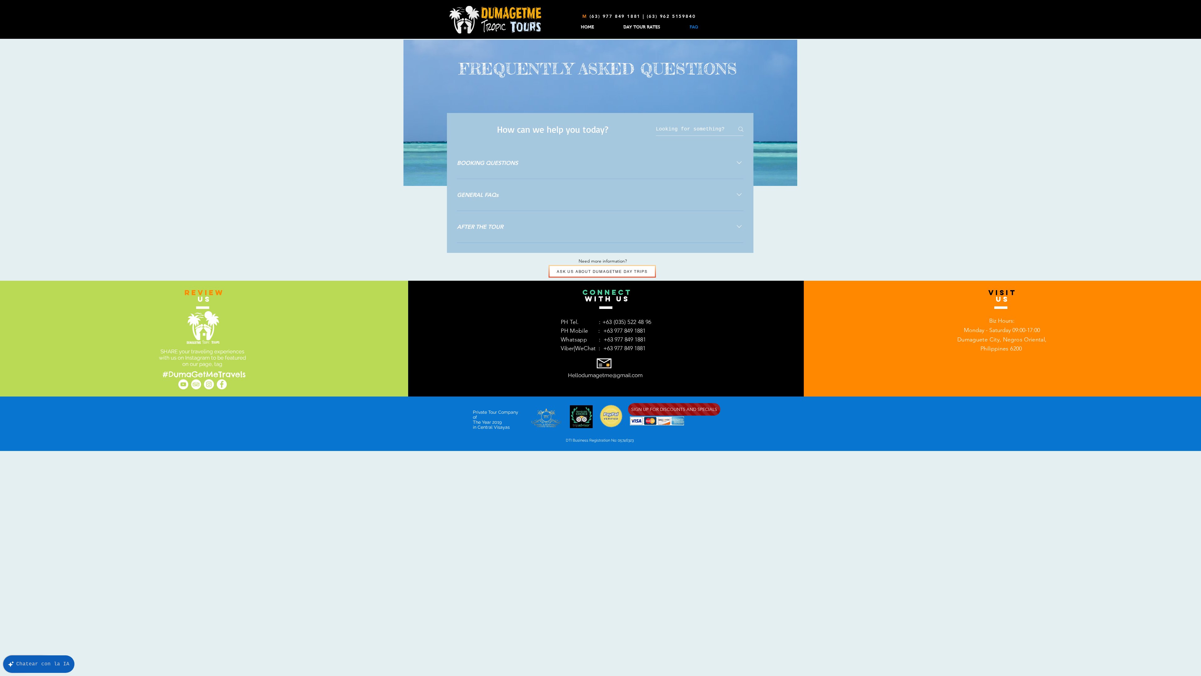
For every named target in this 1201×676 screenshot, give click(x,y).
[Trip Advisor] (196, 384)
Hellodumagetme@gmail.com (605, 375)
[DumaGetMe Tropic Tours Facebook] (222, 384)
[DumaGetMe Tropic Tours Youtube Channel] (183, 384)
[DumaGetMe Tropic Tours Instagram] (209, 384)
